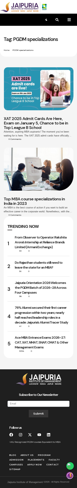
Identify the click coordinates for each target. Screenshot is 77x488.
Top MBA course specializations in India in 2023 (34, 201)
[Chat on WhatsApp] (70, 466)
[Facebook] (11, 435)
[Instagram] (20, 435)
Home (7, 50)
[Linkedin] (48, 435)
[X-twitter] (30, 435)
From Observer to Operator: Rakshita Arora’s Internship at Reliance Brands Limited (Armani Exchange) (41, 242)
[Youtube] (39, 435)
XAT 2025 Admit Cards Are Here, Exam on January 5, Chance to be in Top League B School (36, 123)
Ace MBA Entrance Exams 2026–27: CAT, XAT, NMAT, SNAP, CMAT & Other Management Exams (41, 342)
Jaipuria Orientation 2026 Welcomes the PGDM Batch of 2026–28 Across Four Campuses (40, 288)
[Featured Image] (38, 88)
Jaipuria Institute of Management (25, 482)
